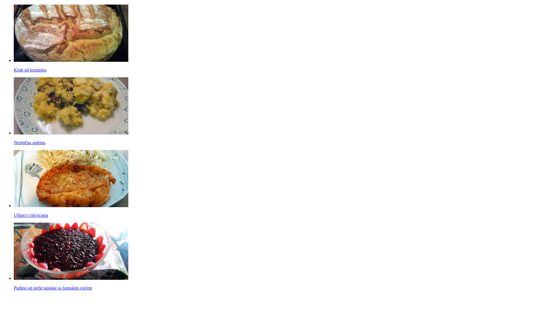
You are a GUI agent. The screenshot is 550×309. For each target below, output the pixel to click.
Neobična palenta (29, 142)
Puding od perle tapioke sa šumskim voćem (53, 288)
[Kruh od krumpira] (71, 60)
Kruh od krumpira (30, 70)
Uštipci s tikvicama (31, 215)
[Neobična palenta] (71, 132)
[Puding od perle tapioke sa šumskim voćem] (71, 278)
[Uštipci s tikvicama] (71, 205)
